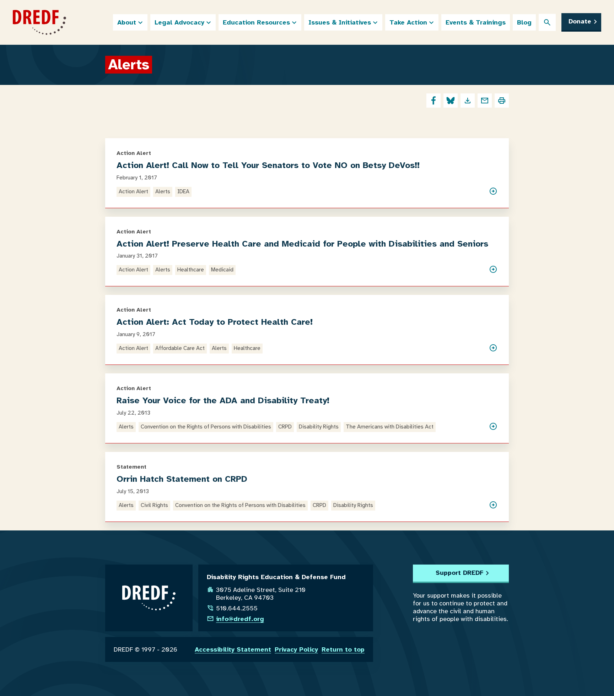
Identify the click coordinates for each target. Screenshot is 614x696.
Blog (524, 22)
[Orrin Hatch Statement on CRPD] (493, 506)
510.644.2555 (237, 608)
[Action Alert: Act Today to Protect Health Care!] (493, 349)
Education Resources (256, 22)
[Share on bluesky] (450, 100)
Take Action (408, 22)
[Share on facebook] (433, 100)
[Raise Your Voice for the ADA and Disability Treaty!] (493, 427)
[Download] (467, 100)
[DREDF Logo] (39, 22)
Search (547, 22)
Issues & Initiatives (339, 22)
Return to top (343, 649)
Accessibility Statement (233, 649)
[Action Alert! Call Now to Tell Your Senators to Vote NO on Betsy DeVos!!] (493, 192)
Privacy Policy (296, 649)
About (126, 22)
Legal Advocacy (179, 22)
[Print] (502, 100)
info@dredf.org (240, 619)
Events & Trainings (476, 22)
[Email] (485, 100)
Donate (580, 21)
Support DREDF (459, 573)
